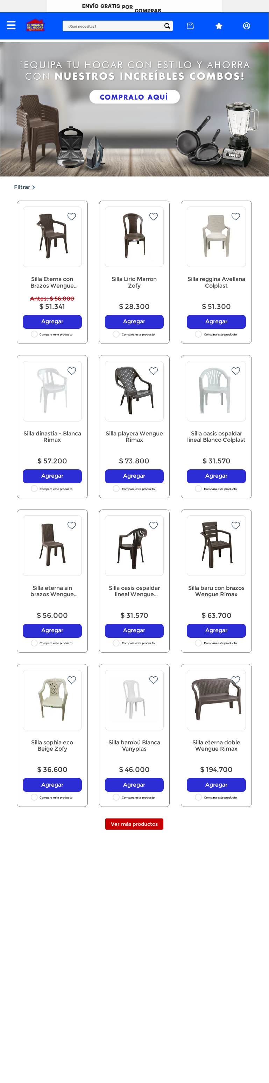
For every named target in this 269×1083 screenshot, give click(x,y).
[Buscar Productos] (168, 26)
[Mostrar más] (134, 824)
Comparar (56, 334)
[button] (13, 26)
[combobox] (118, 26)
